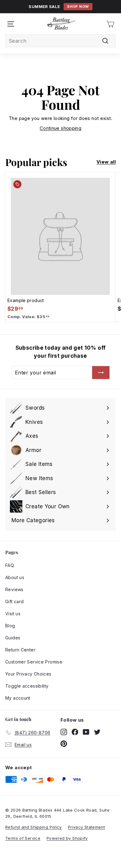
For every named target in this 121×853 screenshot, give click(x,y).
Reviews (14, 589)
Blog (10, 625)
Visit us (12, 613)
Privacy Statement (86, 827)
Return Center (20, 649)
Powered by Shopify (67, 838)
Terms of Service (22, 838)
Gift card (14, 601)
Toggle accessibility (27, 686)
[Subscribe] (101, 372)
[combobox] (60, 40)
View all (106, 162)
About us (14, 577)
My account (17, 698)
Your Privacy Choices (28, 673)
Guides (12, 637)
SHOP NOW (78, 6)
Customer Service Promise (33, 661)
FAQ (9, 565)
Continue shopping (60, 128)
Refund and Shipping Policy (33, 827)
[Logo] (61, 23)
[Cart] (110, 24)
